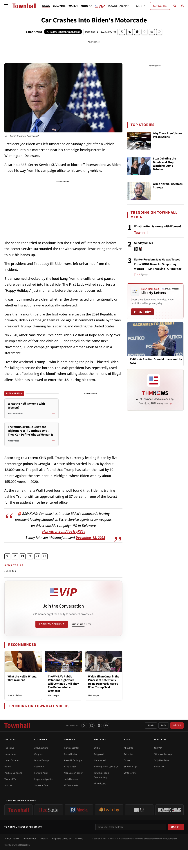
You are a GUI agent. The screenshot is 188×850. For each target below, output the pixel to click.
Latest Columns (11, 760)
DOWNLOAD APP (118, 6)
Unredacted (100, 760)
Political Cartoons (13, 773)
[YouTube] (106, 725)
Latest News (10, 754)
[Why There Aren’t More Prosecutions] (139, 141)
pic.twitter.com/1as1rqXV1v (63, 531)
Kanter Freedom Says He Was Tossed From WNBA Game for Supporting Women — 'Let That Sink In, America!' (158, 264)
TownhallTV (10, 779)
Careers (127, 760)
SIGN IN (140, 6)
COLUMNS (59, 6)
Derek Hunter (70, 754)
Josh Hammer (71, 779)
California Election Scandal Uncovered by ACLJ (156, 361)
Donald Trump (41, 760)
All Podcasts (100, 783)
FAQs (163, 725)
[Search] (175, 6)
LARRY (97, 748)
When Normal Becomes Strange (167, 185)
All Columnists (71, 785)
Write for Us (129, 773)
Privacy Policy (29, 838)
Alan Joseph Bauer (73, 773)
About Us (128, 748)
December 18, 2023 (90, 537)
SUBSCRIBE (160, 6)
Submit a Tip (130, 766)
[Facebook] (99, 725)
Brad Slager (70, 766)
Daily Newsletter (161, 760)
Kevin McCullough (73, 760)
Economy (39, 766)
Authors (8, 785)
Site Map (79, 838)
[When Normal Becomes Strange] (139, 191)
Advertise (128, 754)
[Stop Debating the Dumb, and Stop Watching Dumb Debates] (139, 166)
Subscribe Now (81, 624)
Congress (38, 754)
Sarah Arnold (34, 32)
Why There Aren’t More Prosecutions (167, 135)
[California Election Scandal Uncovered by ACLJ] (155, 339)
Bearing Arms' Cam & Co (106, 766)
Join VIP (177, 725)
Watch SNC (159, 766)
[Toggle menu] (6, 6)
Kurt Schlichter (15, 695)
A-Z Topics (40, 739)
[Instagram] (92, 725)
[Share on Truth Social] (129, 32)
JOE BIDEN (10, 571)
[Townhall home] (17, 725)
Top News (9, 748)
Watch (7, 766)
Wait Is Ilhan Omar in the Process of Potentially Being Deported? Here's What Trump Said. (103, 682)
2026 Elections (41, 748)
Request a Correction (62, 838)
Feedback (43, 838)
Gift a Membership (163, 754)
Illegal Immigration (43, 779)
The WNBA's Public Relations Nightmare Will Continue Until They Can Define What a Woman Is (63, 684)
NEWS (46, 6)
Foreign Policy (41, 773)
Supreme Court (41, 785)
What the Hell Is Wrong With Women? (22, 678)
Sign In (151, 725)
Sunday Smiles (143, 243)
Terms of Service (11, 838)
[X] (84, 725)
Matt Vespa (53, 695)
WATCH (73, 6)
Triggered (99, 754)
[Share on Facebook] (137, 32)
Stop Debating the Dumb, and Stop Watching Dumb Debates (164, 164)
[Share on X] (122, 32)
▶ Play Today (142, 312)
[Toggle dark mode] (182, 6)
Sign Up (175, 826)
